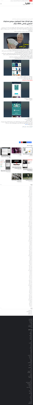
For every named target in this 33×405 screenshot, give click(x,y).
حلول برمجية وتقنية (29, 383)
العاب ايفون (30, 357)
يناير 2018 (31, 264)
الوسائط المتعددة (30, 362)
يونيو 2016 (30, 287)
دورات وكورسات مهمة (29, 387)
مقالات (31, 399)
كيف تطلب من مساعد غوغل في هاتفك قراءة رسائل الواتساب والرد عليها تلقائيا (5, 171)
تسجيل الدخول (30, 310)
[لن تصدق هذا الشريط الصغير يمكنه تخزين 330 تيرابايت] (27, 150)
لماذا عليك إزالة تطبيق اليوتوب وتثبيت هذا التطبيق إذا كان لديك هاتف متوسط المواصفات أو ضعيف (27, 169)
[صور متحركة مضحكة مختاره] (27, 176)
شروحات (31, 388)
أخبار (31, 341)
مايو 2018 (31, 259)
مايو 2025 (30, 189)
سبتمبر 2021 (30, 210)
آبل (31, 340)
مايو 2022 (30, 200)
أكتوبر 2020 (30, 223)
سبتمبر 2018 (30, 254)
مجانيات (31, 398)
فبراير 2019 (30, 248)
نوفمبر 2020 (30, 222)
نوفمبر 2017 (30, 266)
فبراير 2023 (30, 191)
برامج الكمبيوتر (30, 367)
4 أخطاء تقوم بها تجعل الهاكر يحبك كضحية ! (17, 154)
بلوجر (31, 368)
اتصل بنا (31, 327)
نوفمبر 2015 (30, 296)
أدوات (31, 344)
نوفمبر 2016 (30, 281)
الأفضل (31, 351)
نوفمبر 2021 (30, 207)
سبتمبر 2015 (30, 298)
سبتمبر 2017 (30, 269)
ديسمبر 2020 (30, 221)
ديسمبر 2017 (30, 265)
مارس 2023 (30, 190)
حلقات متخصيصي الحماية (29, 382)
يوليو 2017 (30, 271)
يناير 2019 (30, 249)
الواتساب (31, 361)
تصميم (31, 373)
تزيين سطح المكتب (29, 372)
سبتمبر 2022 (30, 195)
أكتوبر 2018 (30, 253)
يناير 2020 (30, 234)
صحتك (31, 389)
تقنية (31, 378)
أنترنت (31, 345)
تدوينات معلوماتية (30, 371)
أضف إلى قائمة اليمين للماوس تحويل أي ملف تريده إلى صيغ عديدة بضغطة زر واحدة (5, 157)
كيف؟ (31, 394)
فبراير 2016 (30, 292)
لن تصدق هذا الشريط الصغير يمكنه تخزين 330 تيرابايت (27, 155)
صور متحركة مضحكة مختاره (29, 180)
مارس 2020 (30, 232)
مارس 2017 (30, 276)
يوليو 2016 (30, 286)
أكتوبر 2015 (30, 297)
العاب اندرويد (30, 321)
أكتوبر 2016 (30, 282)
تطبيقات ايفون (30, 377)
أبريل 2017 (30, 275)
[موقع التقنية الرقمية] (26, 3)
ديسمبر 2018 (30, 250)
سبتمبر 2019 (30, 239)
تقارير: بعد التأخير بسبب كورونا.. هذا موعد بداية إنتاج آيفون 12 (16, 181)
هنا (27, 124)
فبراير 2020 (30, 233)
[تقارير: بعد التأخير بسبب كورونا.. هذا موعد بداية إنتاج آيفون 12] (16, 176)
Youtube (31, 339)
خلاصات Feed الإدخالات (29, 311)
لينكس (31, 395)
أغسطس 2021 (30, 211)
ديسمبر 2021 (30, 206)
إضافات (31, 350)
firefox (31, 334)
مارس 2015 (30, 303)
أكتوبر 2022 (30, 194)
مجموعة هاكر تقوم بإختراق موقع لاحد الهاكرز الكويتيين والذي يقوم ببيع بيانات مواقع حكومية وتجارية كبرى (16, 167)
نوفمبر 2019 (30, 237)
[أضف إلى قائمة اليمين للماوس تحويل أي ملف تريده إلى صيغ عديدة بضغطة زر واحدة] (5, 151)
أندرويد (31, 346)
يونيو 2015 (30, 302)
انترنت (31, 366)
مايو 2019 (31, 244)
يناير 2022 (30, 205)
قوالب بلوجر (30, 393)
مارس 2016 (30, 291)
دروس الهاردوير (30, 384)
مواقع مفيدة (31, 322)
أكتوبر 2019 (30, 238)
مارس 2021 (30, 217)
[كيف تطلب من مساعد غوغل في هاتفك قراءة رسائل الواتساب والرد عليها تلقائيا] (5, 165)
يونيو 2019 (30, 243)
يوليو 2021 (30, 212)
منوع (31, 400)
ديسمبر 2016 (30, 280)
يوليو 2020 (30, 227)
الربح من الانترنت (30, 325)
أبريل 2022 (30, 201)
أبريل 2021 (30, 216)
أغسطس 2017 (30, 270)
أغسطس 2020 (30, 226)
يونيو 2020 (30, 228)
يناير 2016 (30, 293)
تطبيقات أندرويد (30, 320)
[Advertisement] (16, 12)
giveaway (30, 335)
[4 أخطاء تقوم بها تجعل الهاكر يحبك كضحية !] (16, 150)
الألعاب (31, 352)
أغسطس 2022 (30, 196)
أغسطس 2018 (30, 255)
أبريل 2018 (30, 260)
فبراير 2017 (30, 277)
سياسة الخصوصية (30, 326)
